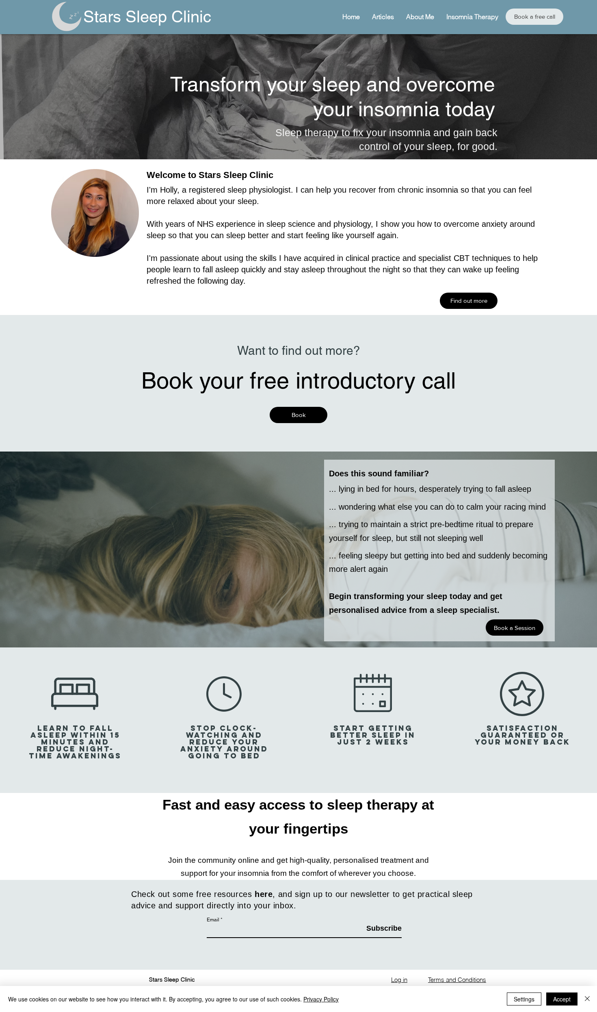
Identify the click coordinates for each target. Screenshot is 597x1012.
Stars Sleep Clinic (147, 16)
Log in (399, 980)
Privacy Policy (321, 999)
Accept (562, 999)
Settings (524, 999)
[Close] (587, 998)
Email (213, 919)
